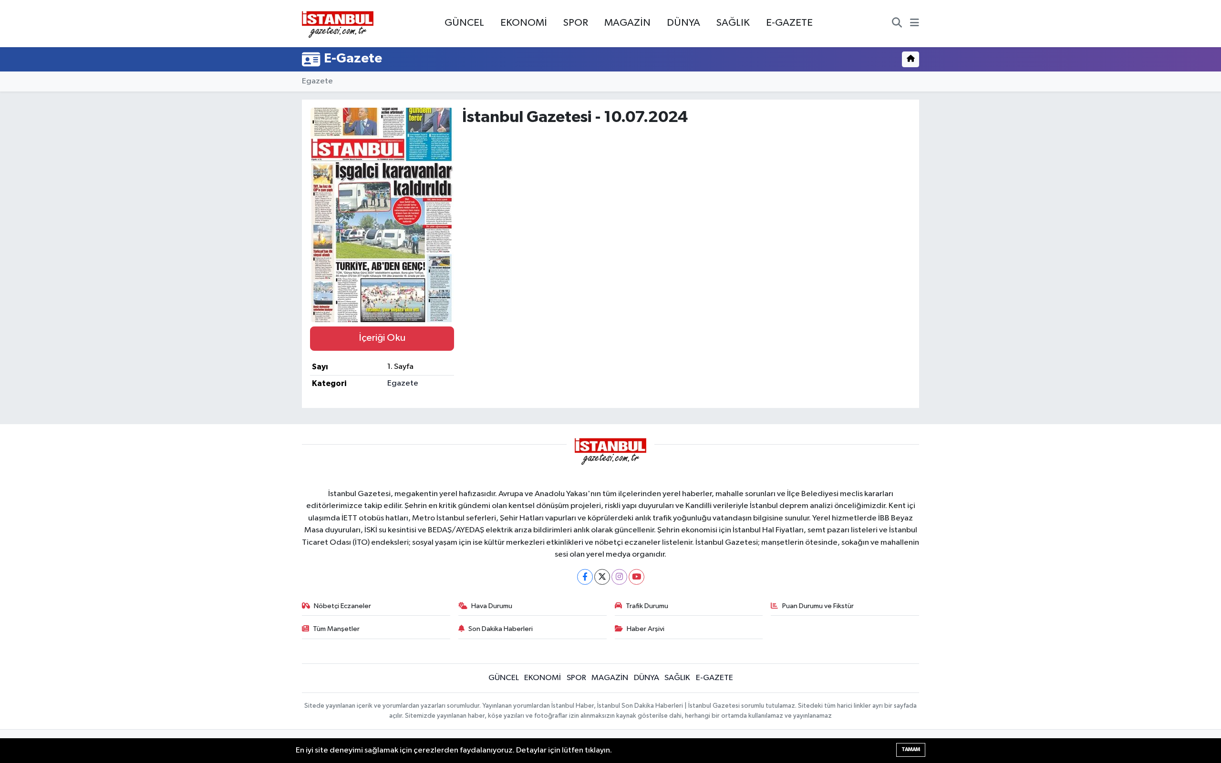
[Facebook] (585, 577)
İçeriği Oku (382, 338)
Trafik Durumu (647, 606)
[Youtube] (636, 577)
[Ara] (897, 24)
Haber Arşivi (645, 628)
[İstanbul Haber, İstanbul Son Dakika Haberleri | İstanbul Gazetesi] (337, 23)
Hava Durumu (491, 606)
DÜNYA (683, 23)
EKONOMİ (523, 23)
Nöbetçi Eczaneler (342, 606)
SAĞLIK (733, 23)
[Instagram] (619, 577)
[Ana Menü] (914, 24)
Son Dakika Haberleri (500, 628)
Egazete (317, 81)
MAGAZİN (627, 23)
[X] (602, 577)
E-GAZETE (789, 23)
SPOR (575, 23)
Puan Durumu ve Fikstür (818, 606)
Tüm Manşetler (336, 628)
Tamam (910, 749)
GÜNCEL (464, 23)
